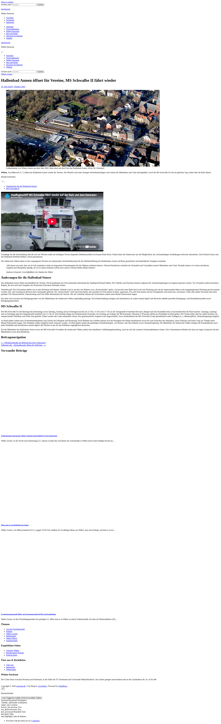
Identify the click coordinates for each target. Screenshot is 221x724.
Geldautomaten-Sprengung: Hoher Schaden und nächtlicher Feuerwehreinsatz (29, 436)
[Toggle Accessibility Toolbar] (3, 688)
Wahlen (9, 38)
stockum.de (5, 9)
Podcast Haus (11, 655)
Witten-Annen (6, 74)
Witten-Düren (11, 638)
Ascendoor (42, 686)
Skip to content (7, 2)
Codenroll (35, 721)
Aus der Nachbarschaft (15, 629)
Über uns (10, 665)
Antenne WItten (12, 650)
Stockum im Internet (14, 36)
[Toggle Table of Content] (3, 182)
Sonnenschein (11, 641)
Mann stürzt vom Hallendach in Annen (15, 525)
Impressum (10, 667)
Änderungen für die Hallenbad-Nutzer (21, 186)
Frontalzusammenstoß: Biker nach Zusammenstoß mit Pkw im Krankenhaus (28, 614)
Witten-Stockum (12, 31)
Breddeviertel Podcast (15, 653)
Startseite (9, 27)
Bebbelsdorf (11, 636)
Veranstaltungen (12, 29)
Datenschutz (11, 669)
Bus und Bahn (12, 34)
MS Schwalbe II (12, 188)
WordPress (62, 686)
